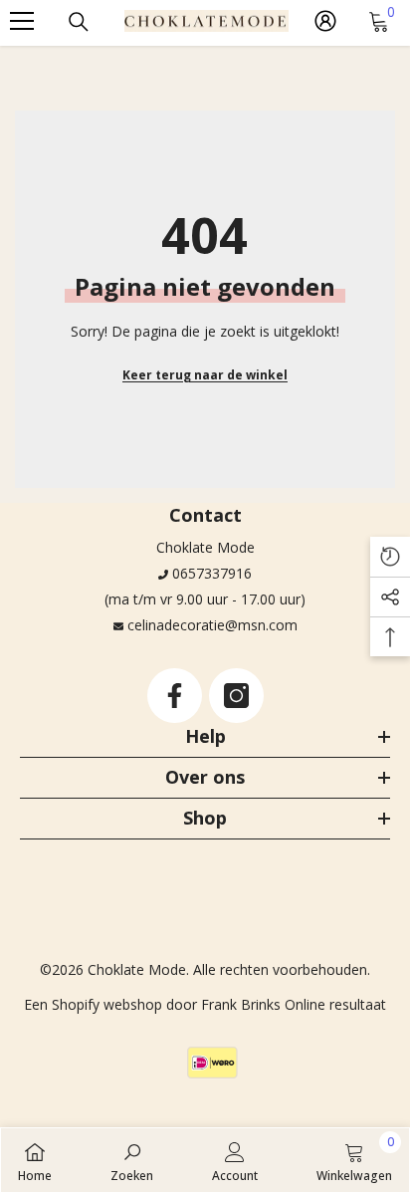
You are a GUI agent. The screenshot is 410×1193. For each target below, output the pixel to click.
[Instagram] (236, 695)
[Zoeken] (79, 22)
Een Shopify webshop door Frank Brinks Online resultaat (205, 1004)
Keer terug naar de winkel (205, 374)
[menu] (22, 21)
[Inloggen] (325, 21)
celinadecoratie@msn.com (212, 624)
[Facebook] (174, 695)
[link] (131, 1160)
